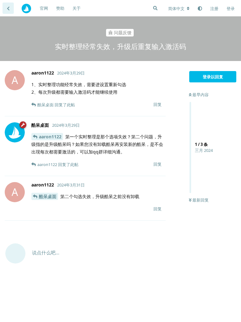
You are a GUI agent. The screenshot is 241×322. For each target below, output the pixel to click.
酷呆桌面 (47, 196)
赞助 (60, 8)
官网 (44, 8)
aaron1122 (50, 137)
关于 (76, 8)
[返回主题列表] (8, 8)
